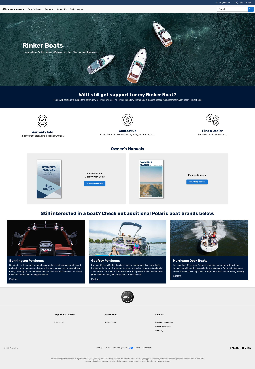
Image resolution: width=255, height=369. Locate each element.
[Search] (251, 9)
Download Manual (95, 183)
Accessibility (147, 348)
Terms (137, 348)
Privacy (107, 348)
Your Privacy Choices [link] (120, 348)
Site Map (99, 348)
